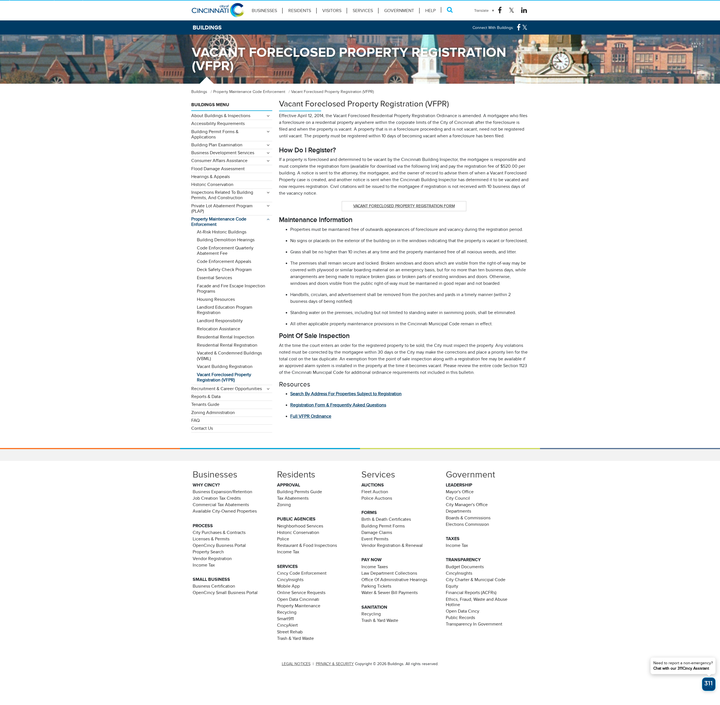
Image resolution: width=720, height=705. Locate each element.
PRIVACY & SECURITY (335, 664)
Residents (299, 10)
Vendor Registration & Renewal (392, 545)
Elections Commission (467, 524)
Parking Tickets (376, 586)
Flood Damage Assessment (218, 168)
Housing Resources (216, 299)
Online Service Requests (301, 592)
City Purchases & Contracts (219, 532)
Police (283, 539)
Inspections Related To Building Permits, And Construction (222, 195)
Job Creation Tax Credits (217, 498)
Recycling (286, 612)
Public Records (460, 617)
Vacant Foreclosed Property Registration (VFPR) (224, 377)
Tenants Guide (205, 404)
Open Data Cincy (462, 611)
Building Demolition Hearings (226, 239)
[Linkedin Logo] (524, 10)
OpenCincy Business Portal (219, 545)
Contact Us (202, 428)
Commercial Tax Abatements (221, 504)
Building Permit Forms (383, 526)
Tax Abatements (293, 498)
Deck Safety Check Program (224, 269)
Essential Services (214, 277)
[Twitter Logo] (511, 10)
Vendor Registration (212, 558)
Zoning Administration (213, 412)
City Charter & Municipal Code (475, 579)
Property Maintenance (298, 605)
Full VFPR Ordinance (310, 416)
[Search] (449, 10)
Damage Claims (376, 532)
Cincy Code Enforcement (302, 573)
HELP (430, 10)
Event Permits (374, 539)
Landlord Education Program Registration (224, 310)
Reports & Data (205, 396)
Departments (458, 511)
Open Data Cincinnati (298, 599)
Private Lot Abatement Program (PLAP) (222, 208)
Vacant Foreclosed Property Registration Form (404, 206)
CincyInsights (290, 579)
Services (363, 10)
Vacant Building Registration (225, 366)
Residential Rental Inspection (225, 337)
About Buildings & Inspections (220, 115)
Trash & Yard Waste (295, 638)
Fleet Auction (374, 491)
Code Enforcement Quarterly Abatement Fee (225, 250)
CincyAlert (287, 625)
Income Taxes (374, 566)
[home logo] (218, 12)
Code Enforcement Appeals (224, 261)
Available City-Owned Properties (225, 511)
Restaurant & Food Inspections (307, 545)
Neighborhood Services (300, 526)
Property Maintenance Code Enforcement (218, 222)
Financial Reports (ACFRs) (471, 592)
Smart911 (285, 618)
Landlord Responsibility (220, 320)
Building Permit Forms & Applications (214, 134)
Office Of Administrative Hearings (394, 579)
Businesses (264, 10)
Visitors (331, 10)
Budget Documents (465, 566)
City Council (458, 498)
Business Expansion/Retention (222, 491)
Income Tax (204, 565)
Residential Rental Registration (227, 345)
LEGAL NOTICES (296, 664)
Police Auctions (376, 498)
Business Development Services (222, 152)
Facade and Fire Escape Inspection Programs (231, 288)
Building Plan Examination (216, 144)
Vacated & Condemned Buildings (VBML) (229, 356)
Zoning (284, 504)
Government (399, 10)
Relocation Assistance (218, 328)
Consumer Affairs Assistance (219, 160)
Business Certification (214, 586)
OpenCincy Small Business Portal (225, 592)
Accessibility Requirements (218, 123)
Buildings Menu (210, 104)
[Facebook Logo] (499, 10)
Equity (452, 586)
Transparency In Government (474, 624)
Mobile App (288, 586)
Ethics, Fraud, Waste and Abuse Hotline (476, 602)
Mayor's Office (460, 491)
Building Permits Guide (299, 491)
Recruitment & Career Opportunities (226, 388)
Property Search (208, 551)
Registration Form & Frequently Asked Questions (338, 405)
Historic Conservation (212, 184)
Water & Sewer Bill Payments (389, 592)
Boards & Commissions (468, 517)
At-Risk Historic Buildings (221, 232)
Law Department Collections (389, 573)
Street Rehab (290, 631)
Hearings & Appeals (210, 176)
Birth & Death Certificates (386, 519)
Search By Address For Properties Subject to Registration (346, 393)
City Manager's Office (467, 504)
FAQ (195, 420)
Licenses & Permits (211, 539)
